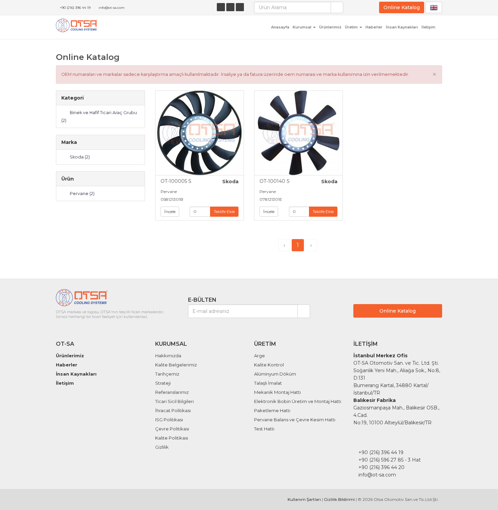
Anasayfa (280, 27)
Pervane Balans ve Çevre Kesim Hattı (294, 419)
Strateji (163, 383)
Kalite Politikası (171, 438)
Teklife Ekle (224, 211)
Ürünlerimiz (330, 27)
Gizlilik (162, 447)
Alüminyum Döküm (275, 374)
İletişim (428, 27)
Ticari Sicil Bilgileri (174, 401)
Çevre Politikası (172, 428)
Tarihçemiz (167, 374)
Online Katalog (401, 7)
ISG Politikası (169, 419)
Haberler (374, 27)
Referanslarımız (172, 392)
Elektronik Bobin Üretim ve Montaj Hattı (297, 401)
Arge (259, 355)
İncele (169, 211)
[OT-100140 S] (298, 133)
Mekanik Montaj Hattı (277, 392)
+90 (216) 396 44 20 (381, 467)
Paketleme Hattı (272, 410)
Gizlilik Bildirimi (339, 499)
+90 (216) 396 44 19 (75, 7)
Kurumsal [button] (302, 27)
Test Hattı (264, 428)
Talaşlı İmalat (268, 383)
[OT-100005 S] (199, 133)
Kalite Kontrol (269, 364)
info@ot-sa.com (112, 7)
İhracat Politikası (173, 410)
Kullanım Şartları (304, 499)
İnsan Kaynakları (402, 27)
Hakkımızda (168, 355)
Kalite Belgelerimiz (176, 364)
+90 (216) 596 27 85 (380, 460)
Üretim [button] (352, 27)
